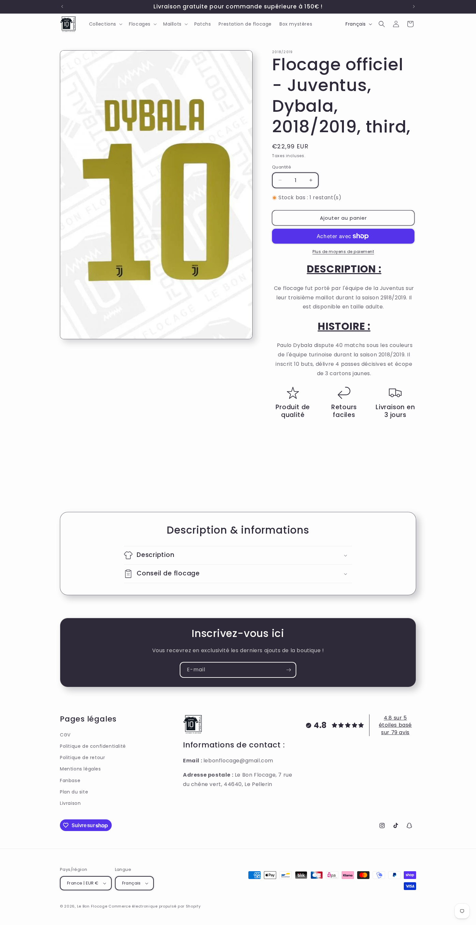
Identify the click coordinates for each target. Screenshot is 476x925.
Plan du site (74, 792)
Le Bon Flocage (93, 906)
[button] (105, 24)
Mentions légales (80, 769)
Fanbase (70, 780)
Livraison (70, 803)
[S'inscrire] (288, 670)
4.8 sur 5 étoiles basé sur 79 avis (395, 725)
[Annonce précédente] (62, 6)
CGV (65, 735)
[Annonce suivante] (414, 6)
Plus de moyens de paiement (343, 251)
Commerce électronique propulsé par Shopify (154, 906)
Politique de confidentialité (93, 746)
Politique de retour (82, 757)
